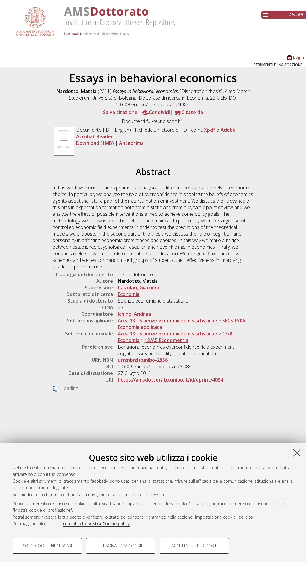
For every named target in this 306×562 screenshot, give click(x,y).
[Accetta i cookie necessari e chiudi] (297, 453)
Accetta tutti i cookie (194, 546)
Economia (129, 294)
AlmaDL (296, 14)
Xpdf (209, 130)
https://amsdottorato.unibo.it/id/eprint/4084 (170, 379)
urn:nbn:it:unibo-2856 (143, 360)
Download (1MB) (95, 143)
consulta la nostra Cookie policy (96, 523)
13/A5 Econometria (166, 340)
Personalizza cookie (120, 546)
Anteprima (131, 143)
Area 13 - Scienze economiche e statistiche (167, 320)
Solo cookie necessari (47, 546)
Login (298, 57)
